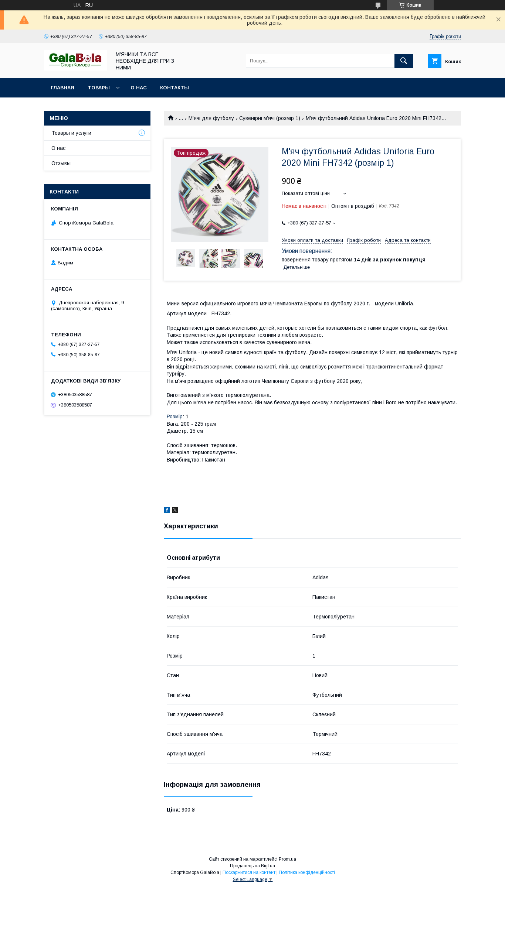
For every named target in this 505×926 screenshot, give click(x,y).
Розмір (175, 416)
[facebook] (167, 511)
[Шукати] (403, 61)
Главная (62, 87)
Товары (99, 87)
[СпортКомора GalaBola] (75, 69)
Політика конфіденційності (307, 872)
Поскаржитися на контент (249, 872)
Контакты (174, 87)
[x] (175, 511)
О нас (139, 87)
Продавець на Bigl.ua (252, 865)
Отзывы (61, 163)
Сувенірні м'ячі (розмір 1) (269, 118)
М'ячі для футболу (211, 118)
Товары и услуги (71, 133)
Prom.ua (287, 859)
